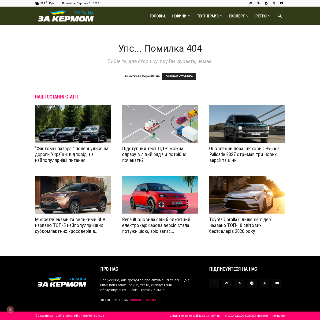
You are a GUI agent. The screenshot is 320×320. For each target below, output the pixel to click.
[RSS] (258, 3)
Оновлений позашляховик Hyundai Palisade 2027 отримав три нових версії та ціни (244, 154)
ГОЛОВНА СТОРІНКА (179, 76)
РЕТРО (261, 16)
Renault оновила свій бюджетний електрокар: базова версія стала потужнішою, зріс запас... (156, 225)
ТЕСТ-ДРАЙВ (208, 16)
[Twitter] (273, 3)
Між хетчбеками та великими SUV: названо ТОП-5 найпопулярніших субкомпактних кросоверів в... (70, 225)
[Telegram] (266, 3)
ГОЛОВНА (158, 16)
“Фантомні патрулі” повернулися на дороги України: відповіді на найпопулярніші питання (71, 154)
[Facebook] (242, 3)
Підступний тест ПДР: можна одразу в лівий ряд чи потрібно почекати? (154, 154)
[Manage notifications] (10, 309)
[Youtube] (281, 3)
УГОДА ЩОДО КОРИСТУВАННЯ (246, 316)
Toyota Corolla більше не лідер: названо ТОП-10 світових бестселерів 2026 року (240, 225)
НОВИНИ (179, 16)
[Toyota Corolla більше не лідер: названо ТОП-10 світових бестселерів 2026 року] (247, 195)
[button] (279, 16)
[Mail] (250, 3)
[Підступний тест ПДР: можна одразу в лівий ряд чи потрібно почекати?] (160, 124)
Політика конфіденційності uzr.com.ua (194, 316)
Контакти (278, 316)
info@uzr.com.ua (143, 299)
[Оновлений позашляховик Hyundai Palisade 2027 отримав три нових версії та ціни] (247, 124)
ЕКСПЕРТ (237, 16)
